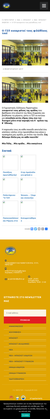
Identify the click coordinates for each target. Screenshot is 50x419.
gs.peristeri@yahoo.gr (16, 279)
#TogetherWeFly (36, 398)
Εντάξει (26, 415)
